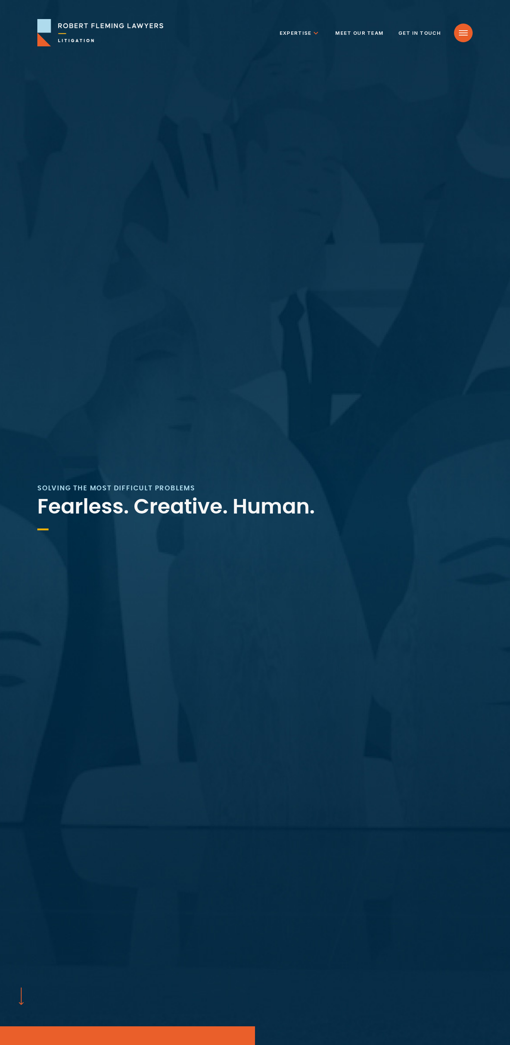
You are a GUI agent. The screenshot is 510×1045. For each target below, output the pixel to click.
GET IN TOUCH (419, 33)
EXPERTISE (296, 33)
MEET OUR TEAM (359, 33)
